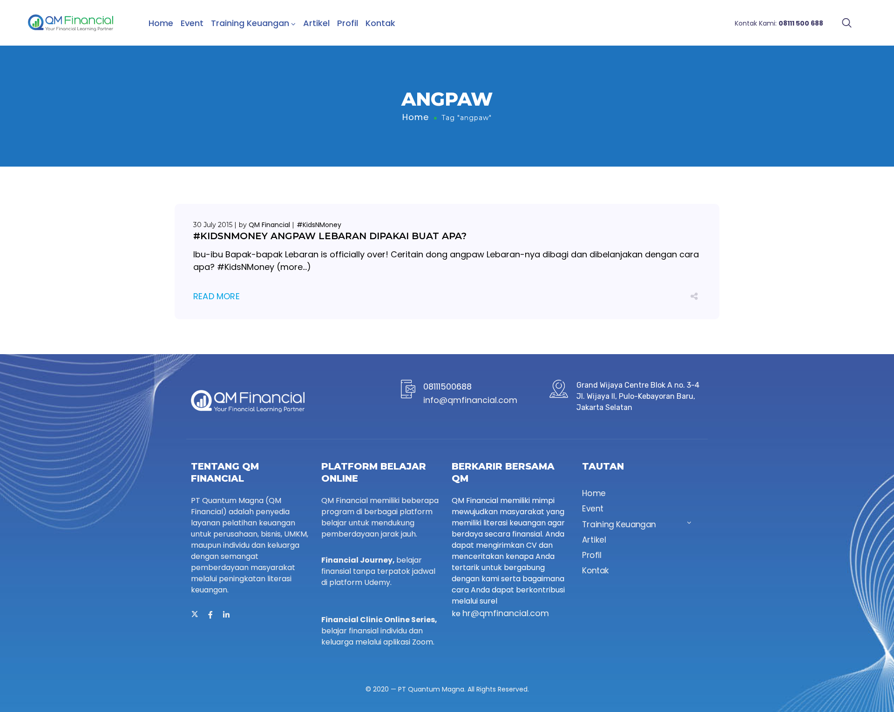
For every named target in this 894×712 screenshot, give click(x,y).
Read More (216, 296)
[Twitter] (194, 614)
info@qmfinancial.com (470, 400)
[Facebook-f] (210, 614)
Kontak (380, 23)
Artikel (316, 23)
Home (161, 23)
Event (192, 23)
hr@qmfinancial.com (505, 613)
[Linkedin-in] (226, 614)
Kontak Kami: (779, 23)
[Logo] (70, 22)
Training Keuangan (250, 23)
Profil (347, 23)
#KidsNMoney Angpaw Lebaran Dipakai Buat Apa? (330, 236)
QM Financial (269, 224)
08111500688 (447, 386)
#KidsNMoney (319, 224)
